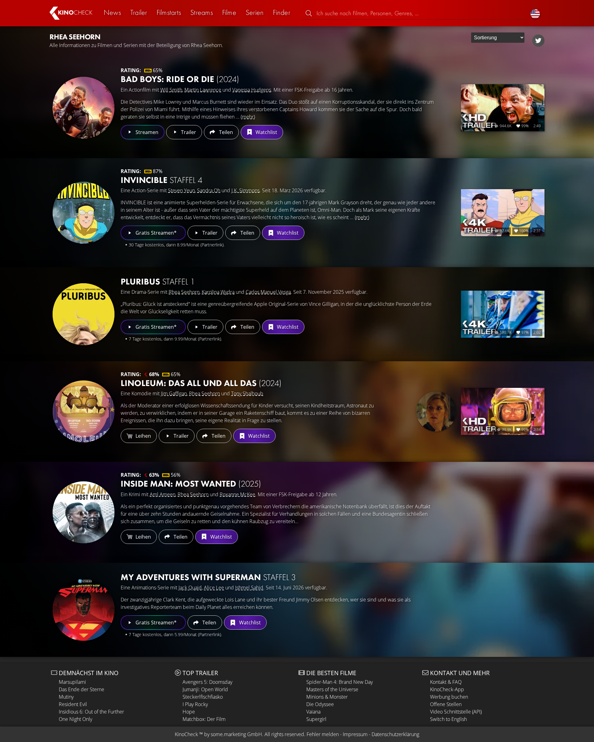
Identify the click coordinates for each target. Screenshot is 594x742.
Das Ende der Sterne (81, 689)
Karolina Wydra (218, 292)
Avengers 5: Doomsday (207, 682)
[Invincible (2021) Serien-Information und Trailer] (83, 213)
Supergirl (316, 719)
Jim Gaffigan (174, 393)
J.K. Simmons (245, 190)
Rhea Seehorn (184, 292)
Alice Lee (214, 587)
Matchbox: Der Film (204, 719)
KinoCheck (186, 734)
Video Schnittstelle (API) (456, 712)
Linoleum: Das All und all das (201, 383)
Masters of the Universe (332, 689)
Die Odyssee (320, 704)
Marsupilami (72, 682)
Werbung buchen (449, 697)
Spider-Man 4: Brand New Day (339, 682)
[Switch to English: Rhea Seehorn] (535, 13)
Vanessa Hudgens (251, 89)
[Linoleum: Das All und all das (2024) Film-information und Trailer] (83, 411)
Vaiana (313, 712)
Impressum (355, 734)
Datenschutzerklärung (395, 734)
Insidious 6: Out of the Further (91, 712)
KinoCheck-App (447, 689)
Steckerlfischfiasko (203, 697)
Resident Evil (73, 704)
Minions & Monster (327, 697)
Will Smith (171, 89)
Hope (189, 712)
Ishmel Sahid (249, 587)
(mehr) (248, 116)
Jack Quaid (190, 587)
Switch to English (448, 719)
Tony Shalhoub (247, 393)
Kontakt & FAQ (446, 682)
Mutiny (66, 697)
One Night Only (75, 719)
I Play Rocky (195, 704)
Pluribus (158, 281)
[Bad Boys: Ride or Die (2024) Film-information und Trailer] (83, 108)
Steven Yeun (181, 190)
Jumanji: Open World (205, 689)
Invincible (161, 180)
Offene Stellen (446, 704)
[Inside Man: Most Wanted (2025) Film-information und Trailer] (83, 512)
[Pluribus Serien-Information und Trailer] (83, 314)
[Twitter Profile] (538, 40)
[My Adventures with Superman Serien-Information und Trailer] (83, 610)
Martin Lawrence (202, 89)
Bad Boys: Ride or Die (180, 79)
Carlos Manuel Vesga (268, 292)
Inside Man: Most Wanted (191, 483)
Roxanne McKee (237, 494)
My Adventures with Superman (208, 577)
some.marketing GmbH (236, 734)
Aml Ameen (162, 494)
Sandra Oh (208, 190)
